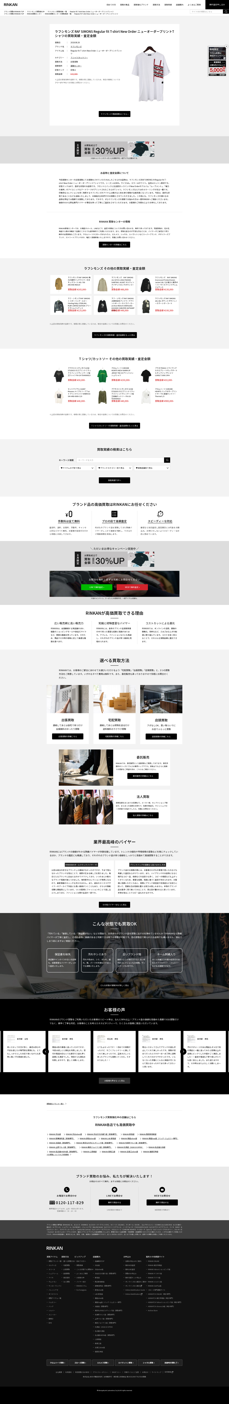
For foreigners (81, 1290)
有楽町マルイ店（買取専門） (105, 1314)
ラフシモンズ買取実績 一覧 (57, 11)
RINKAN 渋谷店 (55, 1134)
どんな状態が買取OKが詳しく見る (114, 985)
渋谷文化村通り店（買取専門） (106, 1273)
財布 (50, 1323)
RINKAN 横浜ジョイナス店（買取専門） (97, 1147)
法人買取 (66, 1282)
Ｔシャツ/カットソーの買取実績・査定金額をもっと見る (114, 425)
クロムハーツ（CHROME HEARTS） (124, 1229)
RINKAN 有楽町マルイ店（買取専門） (133, 1143)
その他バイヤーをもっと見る (114, 904)
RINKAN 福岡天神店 (150, 1151)
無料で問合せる (114, 1202)
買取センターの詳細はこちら (114, 244)
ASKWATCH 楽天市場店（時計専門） (161, 1298)
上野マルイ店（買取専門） (104, 1319)
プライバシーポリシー (101, 1372)
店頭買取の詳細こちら (161, 736)
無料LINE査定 (130, 1269)
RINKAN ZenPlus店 (154, 1286)
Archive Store (152, 1310)
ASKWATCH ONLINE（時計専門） (159, 1294)
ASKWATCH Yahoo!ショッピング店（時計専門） (165, 1302)
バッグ (51, 1306)
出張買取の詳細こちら (67, 736)
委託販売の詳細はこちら (143, 776)
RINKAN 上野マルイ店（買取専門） (62, 1147)
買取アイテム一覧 (55, 1298)
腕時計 (51, 1319)
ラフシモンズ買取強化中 (36, 11)
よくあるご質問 (194, 4)
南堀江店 (98, 1343)
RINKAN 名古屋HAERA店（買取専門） (63, 1151)
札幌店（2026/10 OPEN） (104, 1327)
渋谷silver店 (99, 1269)
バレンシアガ (53, 1290)
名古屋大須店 (99, 1331)
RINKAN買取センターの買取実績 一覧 (58, 14)
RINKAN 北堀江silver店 (129, 1151)
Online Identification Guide (135, 1290)
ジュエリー (52, 1302)
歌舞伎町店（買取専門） (103, 1286)
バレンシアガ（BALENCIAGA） (93, 1227)
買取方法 (156, 4)
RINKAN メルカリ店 (155, 1282)
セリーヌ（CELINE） (117, 1225)
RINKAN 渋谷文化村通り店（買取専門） (102, 1134)
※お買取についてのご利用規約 (58, 1154)
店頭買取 (66, 1273)
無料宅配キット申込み (133, 1277)
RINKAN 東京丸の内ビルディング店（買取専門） (95, 1143)
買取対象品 (124, 4)
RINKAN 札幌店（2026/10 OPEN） (130, 1147)
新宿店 (97, 1277)
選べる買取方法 (68, 1261)
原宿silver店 (99, 1290)
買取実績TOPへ (114, 480)
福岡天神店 (99, 1351)
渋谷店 (97, 1265)
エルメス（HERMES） (81, 1225)
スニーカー (53, 1314)
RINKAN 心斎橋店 (90, 1151)
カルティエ (52, 1265)
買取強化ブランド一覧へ (55, 1104)
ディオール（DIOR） (133, 1225)
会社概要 (59, 1372)
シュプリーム (53, 1273)
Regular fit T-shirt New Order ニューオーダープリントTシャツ (92, 11)
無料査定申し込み (217, 4)
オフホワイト (53, 1294)
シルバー (52, 1310)
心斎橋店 (98, 1339)
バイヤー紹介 (81, 1282)
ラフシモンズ (76, 46)
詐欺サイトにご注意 (131, 1372)
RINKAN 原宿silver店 (88, 1138)
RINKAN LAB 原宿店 (108, 1138)
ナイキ (51, 1277)
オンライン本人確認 (132, 1286)
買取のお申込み (130, 1273)
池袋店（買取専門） (102, 1306)
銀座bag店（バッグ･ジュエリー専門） (108, 1302)
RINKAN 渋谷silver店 (74, 1134)
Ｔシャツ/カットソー (79, 57)
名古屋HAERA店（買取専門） (105, 1335)
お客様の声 (80, 1277)
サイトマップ (156, 1372)
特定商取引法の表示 (82, 1372)
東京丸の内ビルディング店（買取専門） (109, 1310)
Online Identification (132, 1294)
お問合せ (145, 1372)
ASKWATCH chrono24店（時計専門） (161, 1306)
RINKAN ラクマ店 (154, 1277)
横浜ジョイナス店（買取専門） (106, 1323)
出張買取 (66, 1269)
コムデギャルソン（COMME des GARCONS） (157, 1225)
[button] (96, 587)
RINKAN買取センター (34, 14)
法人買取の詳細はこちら (143, 815)
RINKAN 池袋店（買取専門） (60, 1143)
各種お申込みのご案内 (133, 1261)
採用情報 (168, 1372)
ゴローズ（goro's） (146, 1229)
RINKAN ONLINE (153, 1261)
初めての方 (111, 4)
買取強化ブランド (141, 4)
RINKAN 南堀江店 (108, 1151)
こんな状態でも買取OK (84, 1269)
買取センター (76, 65)
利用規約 (68, 1372)
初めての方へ (81, 1261)
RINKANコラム (81, 1286)
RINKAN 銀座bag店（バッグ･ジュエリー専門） (160, 1138)
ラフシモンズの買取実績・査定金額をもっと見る (114, 335)
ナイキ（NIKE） (175, 1227)
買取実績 (168, 4)
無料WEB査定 (130, 1265)
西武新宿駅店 (99, 1282)
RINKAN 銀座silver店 (129, 1138)
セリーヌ (52, 1269)
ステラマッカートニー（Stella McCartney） (76, 1229)
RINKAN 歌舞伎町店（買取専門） (62, 1138)
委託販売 (66, 1277)
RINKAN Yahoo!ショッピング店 (159, 1269)
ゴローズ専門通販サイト (156, 1290)
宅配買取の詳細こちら (114, 736)
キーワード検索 (66, 460)
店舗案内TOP (99, 1261)
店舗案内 (179, 4)
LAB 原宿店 (99, 1294)
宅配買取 (66, 1265)
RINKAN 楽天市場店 (155, 1265)
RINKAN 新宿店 (128, 1134)
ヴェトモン (53, 1282)
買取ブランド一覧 (55, 1261)
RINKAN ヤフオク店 (155, 1273)
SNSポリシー (116, 1372)
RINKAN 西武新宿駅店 (148, 1134)
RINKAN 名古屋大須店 (157, 1147)
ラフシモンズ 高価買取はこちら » (114, 114)
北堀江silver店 (100, 1347)
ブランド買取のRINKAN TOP (14, 11)
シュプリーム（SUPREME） (71, 1227)
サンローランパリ (55, 1286)
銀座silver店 (99, 1298)
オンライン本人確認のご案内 (135, 1282)
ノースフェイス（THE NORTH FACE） (136, 1227)
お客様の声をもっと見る (114, 1080)
